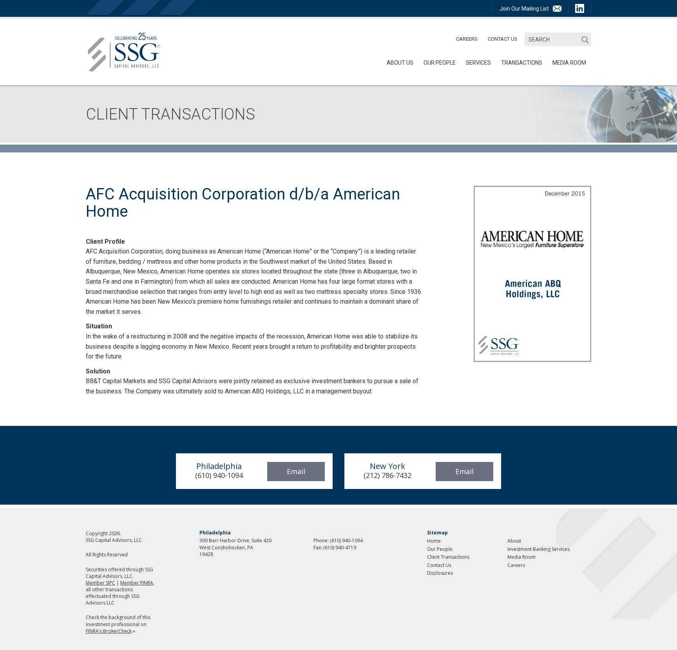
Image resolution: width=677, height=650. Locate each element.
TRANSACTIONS (521, 63)
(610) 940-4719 (339, 547)
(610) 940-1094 (346, 540)
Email (296, 471)
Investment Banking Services (538, 549)
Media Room (521, 557)
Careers (467, 39)
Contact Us (503, 39)
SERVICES (478, 63)
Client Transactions (448, 557)
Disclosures (440, 573)
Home (434, 541)
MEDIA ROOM (569, 63)
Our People (440, 63)
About (514, 541)
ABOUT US (400, 63)
